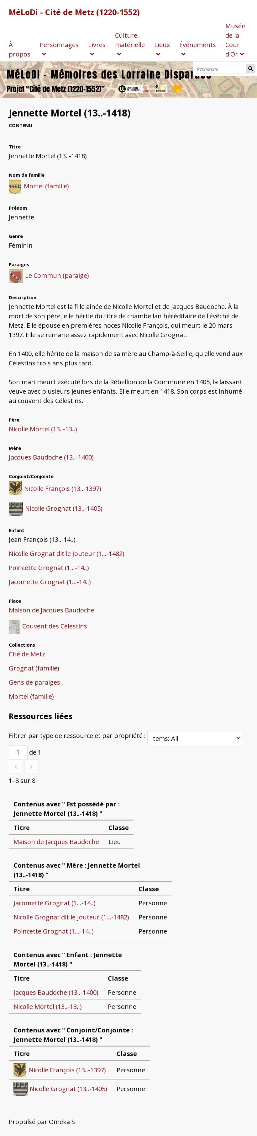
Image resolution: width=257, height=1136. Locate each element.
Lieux (162, 44)
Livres (97, 44)
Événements (197, 44)
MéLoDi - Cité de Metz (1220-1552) (74, 12)
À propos (19, 49)
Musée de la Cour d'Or (235, 40)
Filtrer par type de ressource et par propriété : (78, 735)
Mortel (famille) (31, 696)
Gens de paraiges (34, 682)
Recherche (251, 68)
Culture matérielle (130, 40)
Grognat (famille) (34, 668)
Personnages (59, 44)
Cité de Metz (27, 654)
